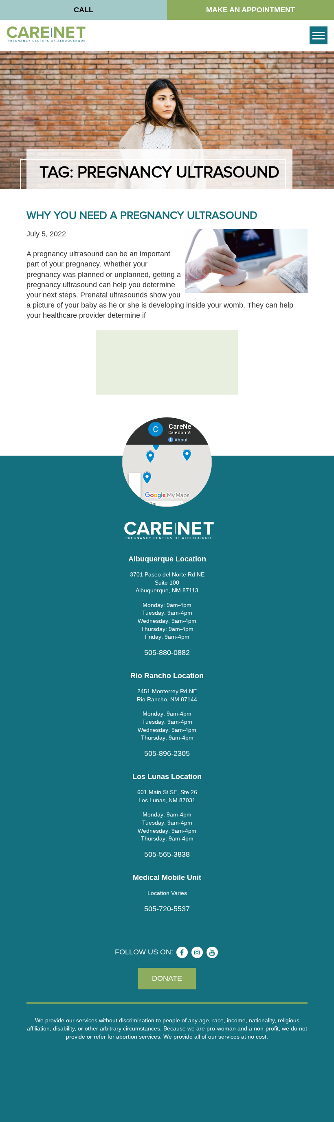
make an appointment (250, 10)
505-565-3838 (167, 854)
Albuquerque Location (167, 559)
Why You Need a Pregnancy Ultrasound (141, 215)
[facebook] (182, 952)
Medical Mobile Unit (167, 877)
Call (83, 10)
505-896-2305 (167, 753)
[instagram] (197, 952)
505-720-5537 (167, 909)
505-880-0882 (167, 652)
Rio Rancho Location (167, 676)
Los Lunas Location (167, 777)
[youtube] (212, 952)
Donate (167, 978)
